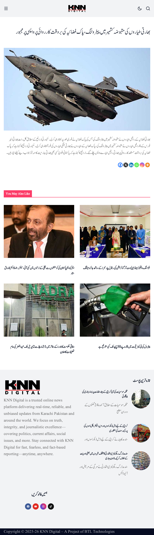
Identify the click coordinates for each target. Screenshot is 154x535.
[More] (147, 165)
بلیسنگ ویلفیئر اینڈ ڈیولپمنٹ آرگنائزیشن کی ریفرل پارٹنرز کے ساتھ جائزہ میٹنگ (116, 268)
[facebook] (28, 506)
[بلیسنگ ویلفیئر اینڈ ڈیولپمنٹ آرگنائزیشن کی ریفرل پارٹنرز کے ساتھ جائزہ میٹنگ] (115, 231)
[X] (125, 165)
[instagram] (43, 506)
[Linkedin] (131, 165)
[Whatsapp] (136, 165)
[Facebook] (120, 165)
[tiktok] (51, 506)
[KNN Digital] (77, 9)
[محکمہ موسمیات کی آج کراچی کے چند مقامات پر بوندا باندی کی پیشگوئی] (140, 399)
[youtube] (36, 506)
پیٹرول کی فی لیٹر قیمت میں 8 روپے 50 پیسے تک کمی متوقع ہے (124, 346)
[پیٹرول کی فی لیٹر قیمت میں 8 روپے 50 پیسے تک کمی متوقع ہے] (115, 310)
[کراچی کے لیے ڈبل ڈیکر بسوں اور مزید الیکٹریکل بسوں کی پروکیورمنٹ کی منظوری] (140, 433)
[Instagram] (142, 165)
